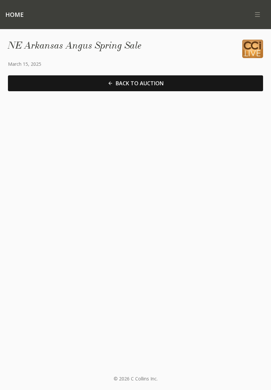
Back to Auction (140, 83)
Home (14, 15)
